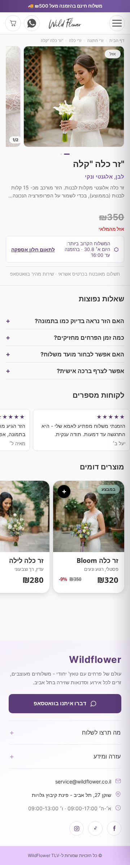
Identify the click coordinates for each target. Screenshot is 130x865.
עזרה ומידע (65, 756)
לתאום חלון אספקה (33, 249)
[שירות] (32, 23)
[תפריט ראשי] (117, 23)
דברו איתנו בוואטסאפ (60, 703)
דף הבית (116, 40)
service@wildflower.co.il (83, 781)
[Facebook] (114, 828)
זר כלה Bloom (88, 537)
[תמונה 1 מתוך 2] (73, 96)
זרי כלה (75, 40)
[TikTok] (95, 828)
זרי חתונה (95, 40)
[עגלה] (13, 23)
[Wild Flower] (65, 23)
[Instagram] (76, 828)
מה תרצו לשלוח (65, 732)
